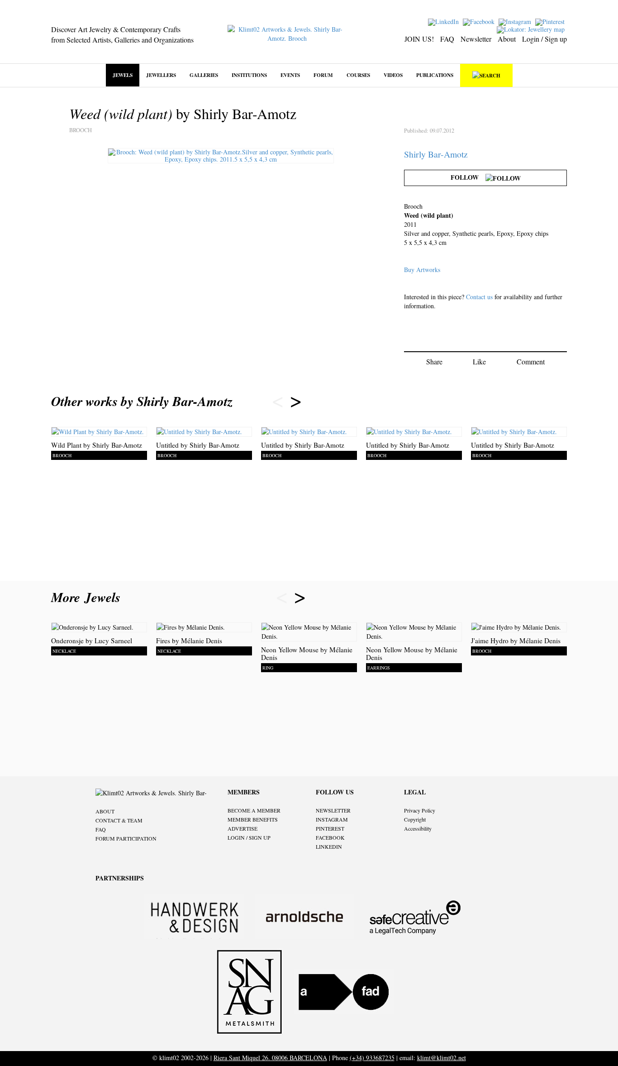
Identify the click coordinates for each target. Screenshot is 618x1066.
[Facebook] (480, 21)
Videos (393, 75)
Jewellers (161, 75)
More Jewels (88, 597)
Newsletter (476, 38)
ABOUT (104, 811)
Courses (358, 75)
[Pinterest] (551, 21)
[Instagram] (516, 21)
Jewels (123, 75)
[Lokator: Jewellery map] (532, 28)
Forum (323, 75)
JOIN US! (419, 38)
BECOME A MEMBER (254, 810)
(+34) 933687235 (372, 1057)
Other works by (142, 401)
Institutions (249, 75)
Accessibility (418, 828)
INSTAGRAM (332, 819)
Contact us (479, 296)
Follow (468, 177)
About (507, 38)
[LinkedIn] (444, 21)
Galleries (204, 75)
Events (290, 75)
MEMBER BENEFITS (253, 819)
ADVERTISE (242, 828)
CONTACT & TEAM (119, 820)
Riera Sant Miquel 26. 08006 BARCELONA (270, 1057)
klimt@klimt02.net (441, 1057)
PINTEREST (330, 828)
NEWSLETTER (333, 810)
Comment (531, 361)
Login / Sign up (544, 38)
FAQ (447, 38)
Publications (434, 75)
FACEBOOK (330, 837)
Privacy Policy (419, 810)
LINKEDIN (329, 846)
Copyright (415, 819)
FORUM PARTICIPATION (126, 838)
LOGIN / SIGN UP (249, 837)
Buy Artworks (422, 269)
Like (479, 361)
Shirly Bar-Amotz (436, 154)
